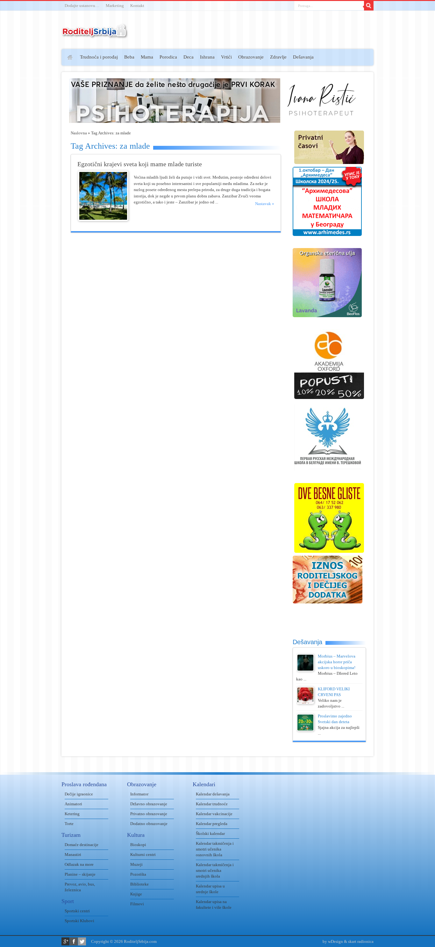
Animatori (73, 803)
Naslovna (79, 133)
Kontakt (137, 5)
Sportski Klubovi (79, 920)
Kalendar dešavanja (213, 794)
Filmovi (137, 903)
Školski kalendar (210, 833)
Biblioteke (139, 884)
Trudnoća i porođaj (99, 57)
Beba (129, 57)
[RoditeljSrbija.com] (94, 34)
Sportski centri (77, 910)
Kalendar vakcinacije (214, 813)
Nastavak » (264, 203)
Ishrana (207, 57)
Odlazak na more (79, 864)
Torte (69, 823)
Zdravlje (278, 57)
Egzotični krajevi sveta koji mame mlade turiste (139, 164)
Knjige (136, 894)
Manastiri (73, 854)
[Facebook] (74, 941)
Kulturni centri (143, 854)
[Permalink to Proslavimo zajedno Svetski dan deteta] (305, 729)
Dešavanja (303, 57)
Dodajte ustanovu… (82, 5)
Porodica (168, 57)
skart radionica (361, 941)
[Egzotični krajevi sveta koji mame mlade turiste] (103, 219)
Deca (188, 57)
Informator (139, 794)
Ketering (72, 813)
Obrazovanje (251, 57)
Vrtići (226, 57)
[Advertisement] (37, 142)
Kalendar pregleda (211, 823)
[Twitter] (82, 941)
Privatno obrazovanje (148, 813)
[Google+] (65, 941)
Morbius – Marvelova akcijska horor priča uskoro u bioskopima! (336, 662)
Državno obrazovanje (148, 803)
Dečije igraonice (79, 794)
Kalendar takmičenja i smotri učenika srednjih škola (215, 870)
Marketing (115, 5)
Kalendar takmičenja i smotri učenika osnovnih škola (215, 849)
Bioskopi (138, 844)
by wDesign (333, 941)
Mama (147, 57)
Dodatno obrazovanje (149, 823)
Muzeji (136, 864)
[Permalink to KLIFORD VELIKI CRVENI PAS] (305, 702)
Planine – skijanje (80, 874)
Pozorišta (138, 874)
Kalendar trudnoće (212, 803)
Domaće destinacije (81, 844)
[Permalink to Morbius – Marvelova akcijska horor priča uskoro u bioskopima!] (305, 669)
